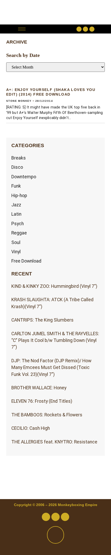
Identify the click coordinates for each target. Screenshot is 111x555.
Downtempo (23, 176)
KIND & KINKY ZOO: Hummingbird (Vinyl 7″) (54, 286)
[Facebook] (79, 29)
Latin (16, 214)
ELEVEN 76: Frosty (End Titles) (41, 401)
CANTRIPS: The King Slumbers (42, 320)
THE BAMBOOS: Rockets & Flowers (46, 414)
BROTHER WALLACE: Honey (38, 387)
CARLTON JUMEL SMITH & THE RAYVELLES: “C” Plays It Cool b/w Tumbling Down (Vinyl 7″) (55, 340)
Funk (16, 186)
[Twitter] (85, 29)
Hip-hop (19, 195)
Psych (17, 223)
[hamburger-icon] (22, 29)
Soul (15, 242)
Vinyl (16, 251)
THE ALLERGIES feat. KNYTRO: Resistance (54, 441)
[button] (52, 28)
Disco (17, 167)
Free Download (26, 261)
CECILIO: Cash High (30, 428)
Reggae (19, 233)
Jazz (16, 204)
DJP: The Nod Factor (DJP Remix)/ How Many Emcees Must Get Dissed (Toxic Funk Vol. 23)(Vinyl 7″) (51, 367)
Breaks (18, 158)
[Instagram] (91, 29)
